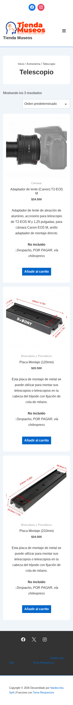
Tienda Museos (17, 38)
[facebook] (23, 639)
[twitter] (34, 639)
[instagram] (44, 639)
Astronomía (33, 63)
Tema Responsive (43, 662)
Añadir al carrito (36, 271)
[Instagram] (40, 7)
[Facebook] (32, 7)
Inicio (21, 63)
